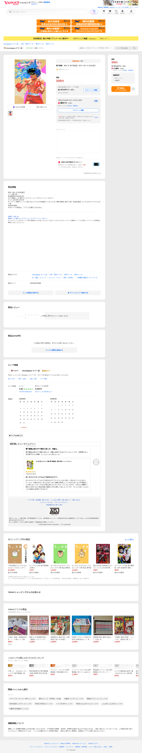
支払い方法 (11, 379)
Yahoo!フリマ (93, 743)
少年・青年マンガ (27, 44)
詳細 (96, 117)
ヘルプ (136, 7)
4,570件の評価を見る (25, 391)
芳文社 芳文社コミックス (44, 704)
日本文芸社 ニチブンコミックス (20, 704)
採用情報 (84, 747)
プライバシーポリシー (36, 747)
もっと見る (129, 539)
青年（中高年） (68, 277)
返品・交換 (33, 379)
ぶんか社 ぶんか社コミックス (112, 704)
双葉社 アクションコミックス (97, 699)
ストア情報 (43, 379)
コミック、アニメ (55, 277)
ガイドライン (70, 747)
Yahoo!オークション (79, 743)
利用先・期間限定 (73, 105)
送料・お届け (22, 379)
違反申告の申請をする (93, 173)
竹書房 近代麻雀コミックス (18, 709)
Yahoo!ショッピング (51, 743)
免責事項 (77, 747)
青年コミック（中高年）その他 (50, 699)
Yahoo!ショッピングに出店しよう (121, 7)
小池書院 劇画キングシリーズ (87, 277)
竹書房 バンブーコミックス (73, 699)
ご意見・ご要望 (107, 747)
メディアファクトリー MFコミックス (22, 699)
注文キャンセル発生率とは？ (43, 391)
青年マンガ (39, 44)
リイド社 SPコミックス (64, 704)
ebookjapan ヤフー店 (11, 44)
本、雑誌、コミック (39, 277)
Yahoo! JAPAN (103, 7)
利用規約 (61, 747)
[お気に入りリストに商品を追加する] (133, 89)
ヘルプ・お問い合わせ (95, 747)
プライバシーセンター (51, 747)
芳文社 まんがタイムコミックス (87, 704)
